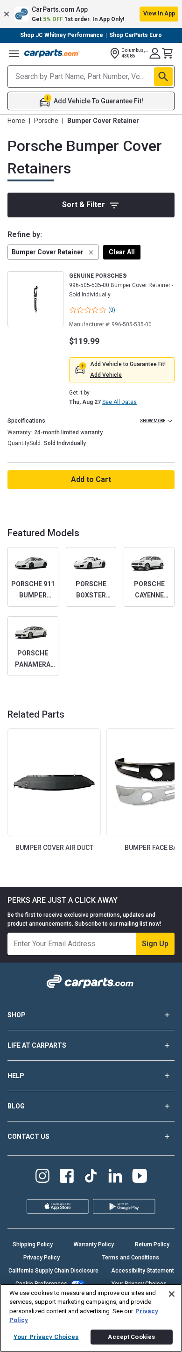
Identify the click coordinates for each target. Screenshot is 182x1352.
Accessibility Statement (142, 1270)
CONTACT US (28, 1136)
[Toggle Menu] (14, 53)
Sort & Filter (83, 204)
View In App (159, 13)
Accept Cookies (131, 1336)
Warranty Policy (94, 1244)
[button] (91, 14)
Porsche (46, 120)
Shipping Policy (33, 1244)
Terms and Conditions (130, 1257)
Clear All (122, 252)
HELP (15, 1075)
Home (16, 120)
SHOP (16, 1015)
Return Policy (152, 1244)
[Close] (171, 1294)
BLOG (16, 1106)
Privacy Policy (41, 1257)
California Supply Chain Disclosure (53, 1270)
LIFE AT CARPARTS (36, 1045)
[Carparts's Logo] (52, 53)
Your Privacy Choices (46, 1336)
